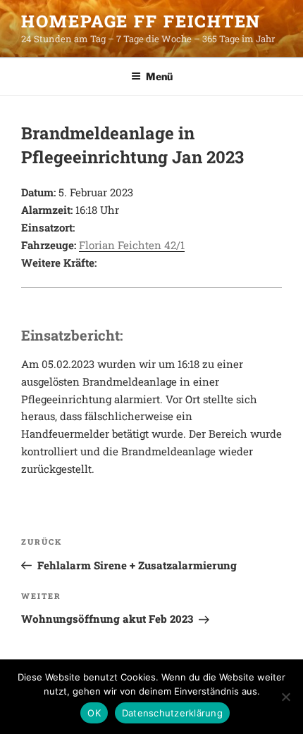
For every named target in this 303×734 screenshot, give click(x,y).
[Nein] (285, 697)
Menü (159, 76)
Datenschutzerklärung (172, 713)
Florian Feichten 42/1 (132, 245)
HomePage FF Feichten (141, 21)
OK (94, 713)
